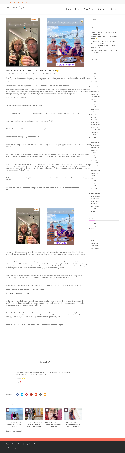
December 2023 (95, 89)
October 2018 (95, 198)
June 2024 (93, 74)
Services (114, 9)
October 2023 (95, 94)
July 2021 (93, 135)
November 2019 (95, 170)
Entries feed (94, 243)
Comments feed (95, 245)
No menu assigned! (13, 448)
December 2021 (95, 125)
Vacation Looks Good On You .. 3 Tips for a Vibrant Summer (14, 424)
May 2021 (93, 140)
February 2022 (95, 122)
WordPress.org (95, 248)
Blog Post (38, 73)
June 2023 (93, 102)
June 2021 (93, 137)
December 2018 (95, 193)
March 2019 (94, 188)
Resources (102, 9)
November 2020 (95, 145)
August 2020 (94, 150)
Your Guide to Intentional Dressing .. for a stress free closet (53, 424)
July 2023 (93, 99)
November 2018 (95, 196)
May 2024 (93, 76)
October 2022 (95, 112)
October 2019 (95, 173)
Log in (92, 240)
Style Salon (89, 9)
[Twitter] (11, 2)
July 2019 (93, 178)
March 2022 (94, 119)
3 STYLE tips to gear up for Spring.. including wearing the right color (34, 424)
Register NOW (45, 362)
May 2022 (93, 114)
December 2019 (95, 168)
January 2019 (94, 191)
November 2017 (95, 206)
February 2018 (95, 201)
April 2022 (93, 117)
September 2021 (95, 130)
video (92, 228)
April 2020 (93, 158)
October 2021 (95, 127)
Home (69, 9)
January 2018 (94, 204)
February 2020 (95, 163)
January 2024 (94, 86)
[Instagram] (15, 2)
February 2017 (95, 211)
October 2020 (95, 147)
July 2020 (93, 153)
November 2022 (95, 109)
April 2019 (93, 186)
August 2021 (94, 132)
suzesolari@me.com (24, 73)
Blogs (77, 9)
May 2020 (93, 155)
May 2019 (93, 183)
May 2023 (93, 104)
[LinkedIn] (19, 2)
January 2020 (94, 165)
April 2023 (93, 107)
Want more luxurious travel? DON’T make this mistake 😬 (104, 37)
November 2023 (95, 91)
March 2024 (94, 81)
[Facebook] (7, 2)
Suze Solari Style (15, 7)
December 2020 (95, 142)
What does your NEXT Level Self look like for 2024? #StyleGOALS (73, 424)
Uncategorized (95, 226)
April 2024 (93, 79)
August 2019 (94, 176)
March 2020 (94, 160)
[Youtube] (26, 2)
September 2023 (95, 97)
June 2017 (93, 209)
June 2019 (93, 181)
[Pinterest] (22, 2)
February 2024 (95, 84)
